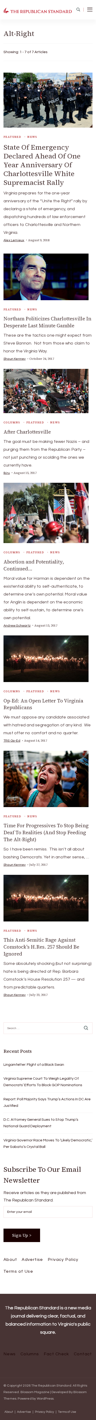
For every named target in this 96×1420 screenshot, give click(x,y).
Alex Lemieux (13, 240)
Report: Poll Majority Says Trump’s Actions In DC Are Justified (47, 1102)
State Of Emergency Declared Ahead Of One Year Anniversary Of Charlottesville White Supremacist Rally (42, 164)
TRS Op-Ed (11, 740)
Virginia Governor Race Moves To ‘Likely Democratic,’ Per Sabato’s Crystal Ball (47, 1143)
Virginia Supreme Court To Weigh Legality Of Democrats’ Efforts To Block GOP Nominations (42, 1082)
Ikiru (6, 473)
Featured (12, 137)
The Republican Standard (51, 1385)
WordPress (45, 1398)
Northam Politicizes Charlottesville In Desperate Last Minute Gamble (47, 322)
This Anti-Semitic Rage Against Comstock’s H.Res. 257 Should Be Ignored (41, 947)
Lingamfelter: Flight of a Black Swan (33, 1064)
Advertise (32, 1259)
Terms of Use (18, 1271)
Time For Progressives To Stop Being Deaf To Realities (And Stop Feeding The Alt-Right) (46, 832)
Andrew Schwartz (17, 625)
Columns (11, 422)
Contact (83, 1354)
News (32, 137)
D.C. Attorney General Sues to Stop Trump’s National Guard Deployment (40, 1123)
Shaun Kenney (14, 359)
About (10, 1259)
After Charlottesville (27, 431)
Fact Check (56, 1354)
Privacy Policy (63, 1259)
